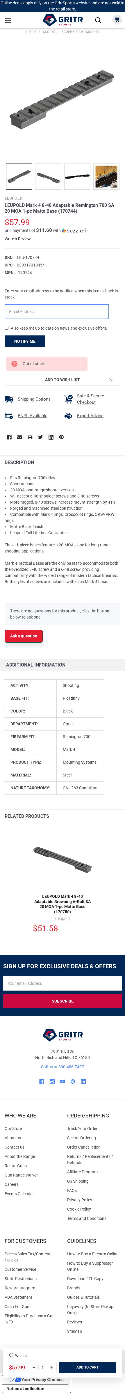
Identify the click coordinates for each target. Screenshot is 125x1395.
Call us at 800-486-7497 (62, 1067)
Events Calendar (19, 1193)
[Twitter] (40, 437)
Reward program (20, 1288)
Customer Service (20, 1269)
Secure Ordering (81, 1137)
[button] (46, 230)
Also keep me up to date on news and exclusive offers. (59, 328)
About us (13, 1137)
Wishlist (21, 1355)
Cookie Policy (93, 1209)
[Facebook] (9, 437)
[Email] (19, 437)
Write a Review (18, 239)
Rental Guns (16, 1165)
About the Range (20, 1156)
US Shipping (78, 1181)
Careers (12, 1184)
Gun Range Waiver (21, 1175)
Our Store (13, 1128)
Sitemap (74, 1331)
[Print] (30, 437)
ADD (80, 1367)
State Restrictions (21, 1278)
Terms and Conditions (93, 1218)
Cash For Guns (18, 1306)
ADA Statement (18, 1297)
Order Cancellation (84, 1147)
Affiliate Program (82, 1172)
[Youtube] (62, 1081)
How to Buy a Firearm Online (92, 1254)
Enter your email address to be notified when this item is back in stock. (61, 294)
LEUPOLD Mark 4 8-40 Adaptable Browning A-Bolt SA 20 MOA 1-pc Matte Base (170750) (62, 904)
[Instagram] (52, 1081)
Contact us (14, 1147)
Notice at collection (25, 1388)
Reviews (74, 1322)
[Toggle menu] (8, 20)
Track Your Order (82, 1128)
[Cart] (117, 20)
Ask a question (23, 636)
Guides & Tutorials (83, 1297)
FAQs (72, 1190)
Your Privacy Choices (42, 1379)
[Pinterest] (61, 437)
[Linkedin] (51, 437)
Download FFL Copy (85, 1278)
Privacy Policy (93, 1200)
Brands (73, 1288)
